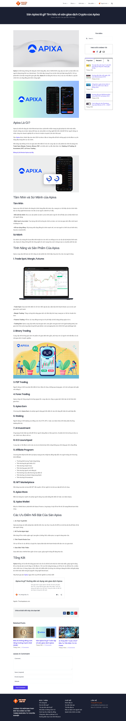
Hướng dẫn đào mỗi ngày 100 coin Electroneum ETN (101, 76)
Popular (89, 60)
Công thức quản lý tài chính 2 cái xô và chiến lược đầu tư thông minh (101, 85)
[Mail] (104, 52)
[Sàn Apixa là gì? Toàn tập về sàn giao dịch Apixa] (46, 632)
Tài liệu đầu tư (69, 707)
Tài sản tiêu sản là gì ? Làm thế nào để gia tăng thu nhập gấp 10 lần (101, 66)
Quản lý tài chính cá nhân (72, 712)
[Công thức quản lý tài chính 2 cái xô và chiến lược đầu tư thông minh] (88, 84)
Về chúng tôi (43, 702)
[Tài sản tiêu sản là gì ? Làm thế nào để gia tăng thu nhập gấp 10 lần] (88, 65)
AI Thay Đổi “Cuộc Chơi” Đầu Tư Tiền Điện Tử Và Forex (68, 643)
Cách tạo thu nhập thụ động (47, 712)
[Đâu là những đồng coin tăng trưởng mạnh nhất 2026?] (23, 632)
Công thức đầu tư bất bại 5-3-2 (48, 714)
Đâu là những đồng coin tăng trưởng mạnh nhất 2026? (22, 643)
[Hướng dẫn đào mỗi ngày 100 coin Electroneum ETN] (88, 76)
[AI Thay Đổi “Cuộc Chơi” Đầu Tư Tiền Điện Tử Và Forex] (69, 632)
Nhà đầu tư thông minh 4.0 (47, 709)
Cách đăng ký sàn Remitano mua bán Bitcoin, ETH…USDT (101, 104)
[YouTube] (94, 52)
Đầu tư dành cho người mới (73, 709)
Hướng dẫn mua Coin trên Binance (50, 716)
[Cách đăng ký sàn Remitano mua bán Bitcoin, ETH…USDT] (88, 104)
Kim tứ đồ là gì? (44, 705)
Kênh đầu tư (69, 702)
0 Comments (25, 647)
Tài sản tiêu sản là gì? (46, 707)
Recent (99, 60)
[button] (112, 3)
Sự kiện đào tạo (70, 705)
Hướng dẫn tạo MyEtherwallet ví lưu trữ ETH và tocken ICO (101, 95)
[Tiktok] (100, 52)
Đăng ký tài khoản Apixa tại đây (23, 152)
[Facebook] (97, 52)
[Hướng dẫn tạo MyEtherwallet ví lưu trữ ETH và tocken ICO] (88, 95)
